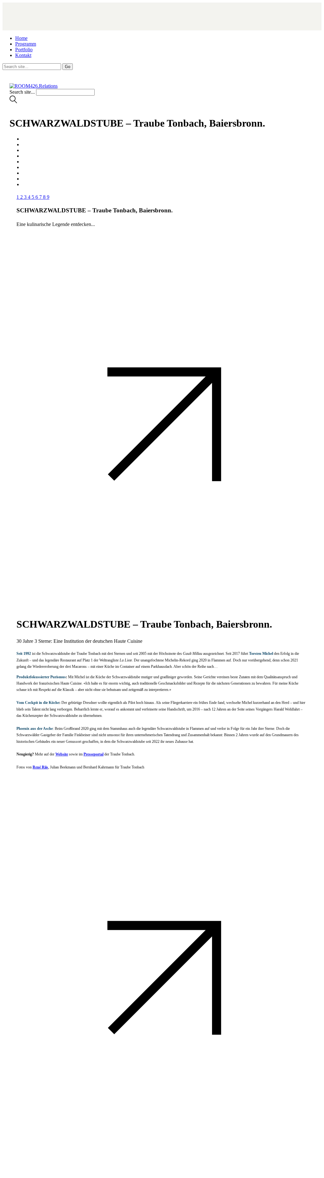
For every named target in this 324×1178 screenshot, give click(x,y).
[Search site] (13, 101)
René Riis (40, 767)
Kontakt (23, 55)
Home (21, 38)
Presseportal (93, 754)
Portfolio (24, 49)
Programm (25, 44)
